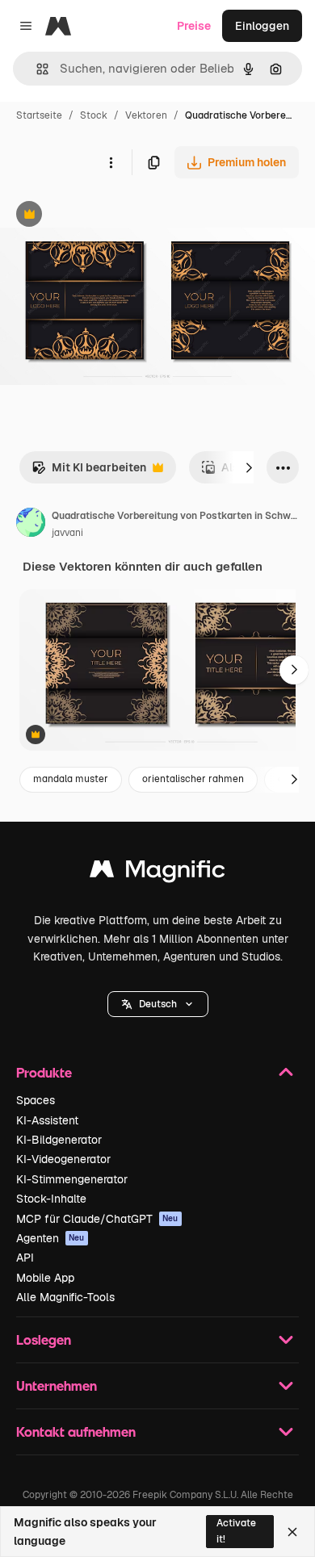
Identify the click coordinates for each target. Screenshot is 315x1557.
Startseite (39, 115)
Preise (194, 26)
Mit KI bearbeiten (89, 471)
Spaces (35, 1100)
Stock (93, 115)
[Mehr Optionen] (110, 162)
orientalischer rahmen (193, 778)
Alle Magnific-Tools (65, 1297)
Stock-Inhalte (51, 1198)
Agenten (50, 1238)
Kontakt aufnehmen (76, 1431)
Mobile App (45, 1277)
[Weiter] (248, 467)
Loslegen (43, 1339)
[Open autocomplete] (36, 69)
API (25, 1257)
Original (103, 216)
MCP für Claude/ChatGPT (97, 1219)
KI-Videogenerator (63, 1159)
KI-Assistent (47, 1120)
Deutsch (158, 1004)
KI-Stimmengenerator (72, 1179)
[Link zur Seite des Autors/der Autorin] (30, 525)
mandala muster (70, 778)
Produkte (44, 1072)
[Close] (292, 1532)
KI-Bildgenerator (59, 1139)
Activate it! (236, 1531)
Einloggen (262, 26)
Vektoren (146, 115)
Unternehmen (56, 1385)
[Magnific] (157, 872)
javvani (67, 532)
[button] (157, 1004)
